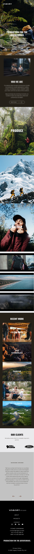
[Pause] (2, 269)
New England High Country (17, 391)
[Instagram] (12, 524)
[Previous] (13, 496)
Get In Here (17, 332)
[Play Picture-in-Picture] (29, 269)
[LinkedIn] (19, 524)
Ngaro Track (17, 413)
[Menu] (30, 4)
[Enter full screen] (32, 269)
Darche (17, 371)
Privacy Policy (17, 548)
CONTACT (17, 522)
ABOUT (16, 515)
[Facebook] (15, 524)
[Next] (20, 496)
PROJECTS (16, 518)
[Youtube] (22, 524)
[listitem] (17, 131)
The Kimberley (17, 352)
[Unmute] (5, 269)
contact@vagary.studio (17, 530)
